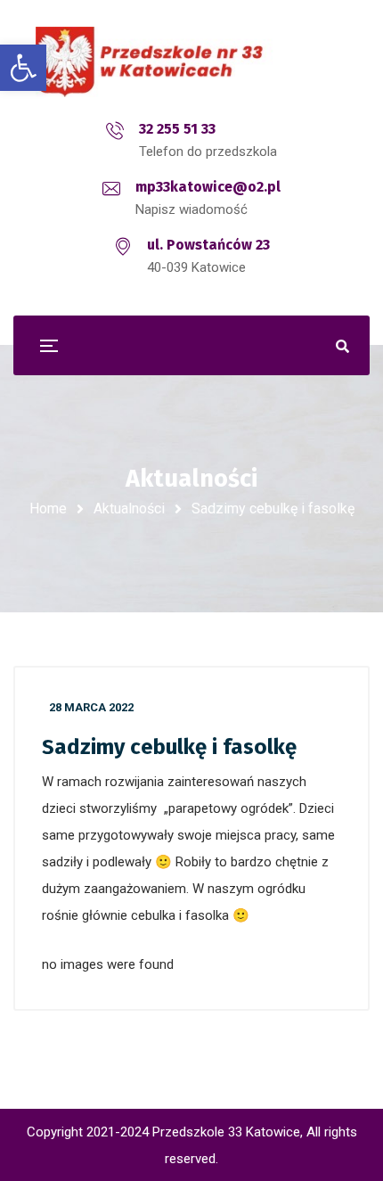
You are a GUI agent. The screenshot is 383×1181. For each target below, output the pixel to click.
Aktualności (129, 508)
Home (48, 508)
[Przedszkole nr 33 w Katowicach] (191, 62)
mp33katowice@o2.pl (208, 186)
